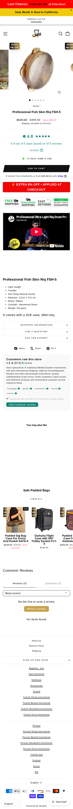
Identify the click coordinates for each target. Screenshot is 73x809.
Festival (36, 760)
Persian (37, 725)
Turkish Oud (36, 754)
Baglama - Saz (36, 668)
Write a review (36, 608)
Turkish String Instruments (36, 697)
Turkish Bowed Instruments (36, 703)
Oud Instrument (36, 674)
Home (36, 106)
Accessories (36, 685)
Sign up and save (35, 660)
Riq (36, 772)
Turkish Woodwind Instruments (36, 709)
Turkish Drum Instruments (36, 714)
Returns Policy (36, 646)
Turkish (36, 691)
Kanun (36, 766)
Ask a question (36, 331)
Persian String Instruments (36, 731)
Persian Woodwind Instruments (36, 743)
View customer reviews (22, 404)
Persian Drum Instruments (36, 749)
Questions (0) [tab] (53, 583)
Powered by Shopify (36, 806)
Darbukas (36, 680)
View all (36, 499)
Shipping (25, 123)
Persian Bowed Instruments (36, 737)
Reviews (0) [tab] (20, 583)
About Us (36, 641)
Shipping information (36, 325)
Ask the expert (36, 338)
